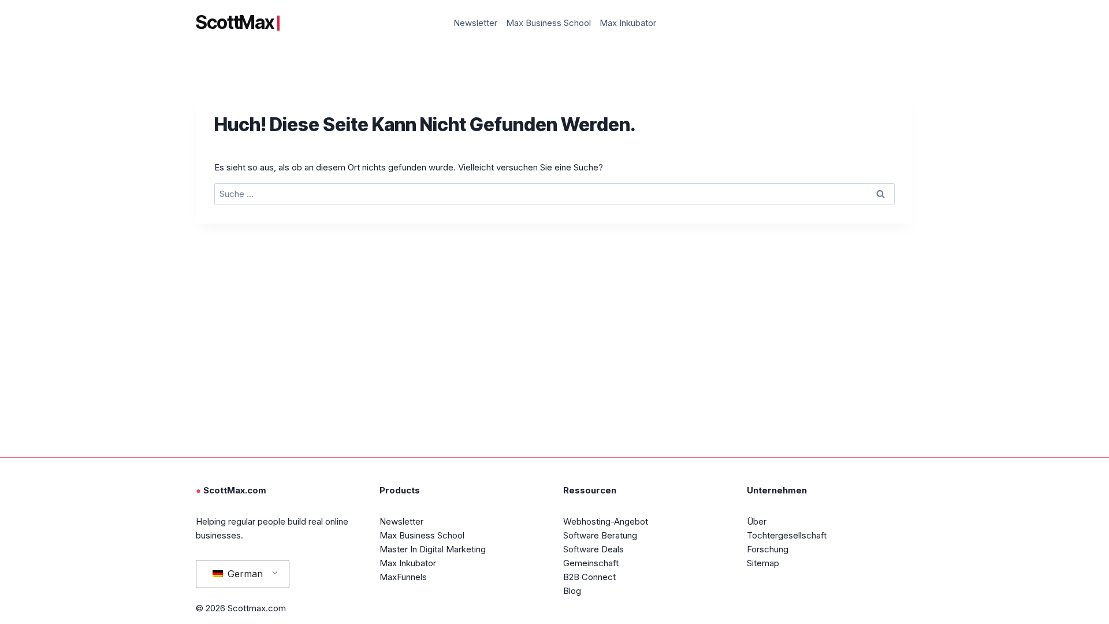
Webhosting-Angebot (605, 521)
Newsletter (475, 22)
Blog (572, 590)
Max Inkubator (628, 22)
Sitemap (763, 563)
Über (756, 521)
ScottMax (235, 22)
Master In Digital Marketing (432, 549)
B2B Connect (589, 576)
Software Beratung (600, 535)
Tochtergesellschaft (787, 535)
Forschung (767, 549)
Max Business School (548, 22)
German (244, 574)
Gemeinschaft (591, 563)
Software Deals (593, 549)
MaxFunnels (403, 576)
